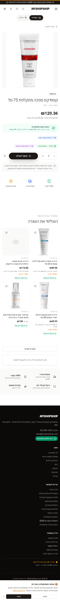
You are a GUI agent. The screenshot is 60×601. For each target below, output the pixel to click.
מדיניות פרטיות (52, 542)
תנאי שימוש (53, 538)
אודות (55, 476)
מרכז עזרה (53, 489)
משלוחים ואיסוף (51, 501)
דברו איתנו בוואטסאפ (45, 438)
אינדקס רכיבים (52, 460)
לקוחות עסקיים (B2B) (48, 520)
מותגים (55, 468)
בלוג (56, 464)
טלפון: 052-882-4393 (49, 430)
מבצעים (55, 472)
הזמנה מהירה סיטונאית (49, 524)
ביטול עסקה (53, 545)
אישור (19, 596)
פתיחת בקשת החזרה (49, 509)
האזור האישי (53, 513)
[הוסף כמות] (43, 156)
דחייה (45, 596)
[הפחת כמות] (54, 156)
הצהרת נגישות (52, 549)
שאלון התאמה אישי (50, 456)
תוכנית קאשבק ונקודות (48, 497)
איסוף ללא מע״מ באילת (48, 493)
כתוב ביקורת (30, 348)
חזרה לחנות (49, 26)
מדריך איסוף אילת (50, 553)
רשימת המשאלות (51, 516)
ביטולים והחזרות (51, 505)
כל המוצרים (53, 452)
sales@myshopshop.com (47, 434)
